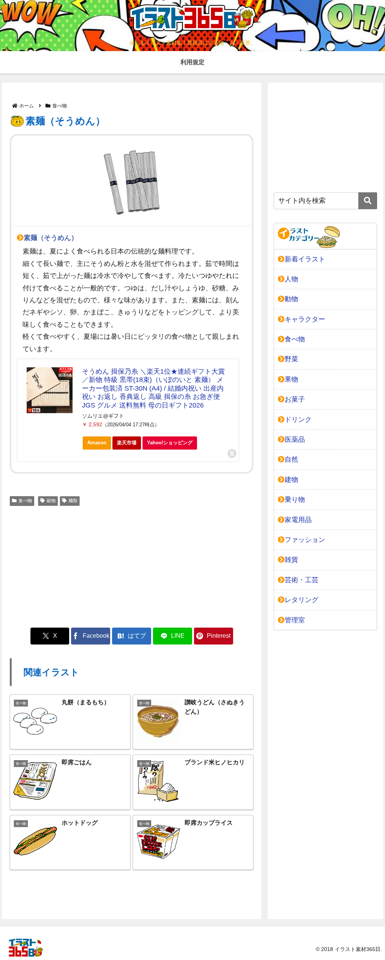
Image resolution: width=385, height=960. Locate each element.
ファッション (305, 539)
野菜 (291, 359)
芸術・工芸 (301, 580)
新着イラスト (305, 259)
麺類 (72, 500)
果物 (291, 379)
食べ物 (25, 500)
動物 (291, 299)
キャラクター (305, 319)
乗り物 (295, 499)
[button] (367, 200)
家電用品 (298, 520)
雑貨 (291, 559)
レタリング (301, 600)
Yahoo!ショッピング (169, 442)
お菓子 (295, 399)
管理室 (295, 620)
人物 (291, 279)
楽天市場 (126, 442)
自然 (291, 459)
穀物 (51, 500)
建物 (291, 479)
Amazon (96, 442)
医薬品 (295, 439)
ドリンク (298, 419)
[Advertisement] (131, 565)
